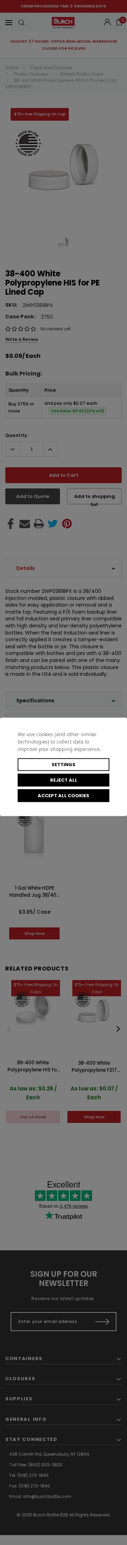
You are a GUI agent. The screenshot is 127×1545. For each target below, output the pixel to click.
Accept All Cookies (63, 795)
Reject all (63, 779)
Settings (63, 764)
